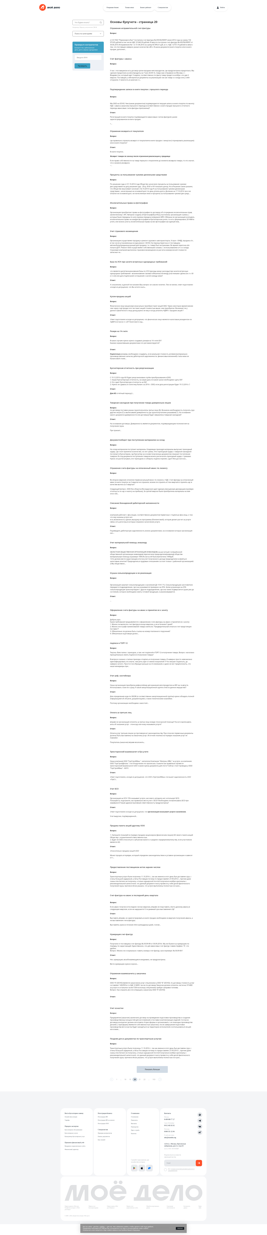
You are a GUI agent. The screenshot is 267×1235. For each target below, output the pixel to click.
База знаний (101, 1140)
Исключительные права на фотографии (129, 203)
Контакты (134, 1123)
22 (144, 1079)
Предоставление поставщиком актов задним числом (135, 867)
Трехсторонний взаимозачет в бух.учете (129, 751)
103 (153, 1079)
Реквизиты (134, 1120)
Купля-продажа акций (120, 296)
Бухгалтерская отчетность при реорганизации (132, 368)
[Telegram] (199, 1120)
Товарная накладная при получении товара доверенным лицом (140, 402)
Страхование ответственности (171, 1207)
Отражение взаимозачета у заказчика (128, 973)
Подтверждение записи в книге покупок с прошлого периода (139, 89)
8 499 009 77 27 (169, 1119)
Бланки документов (104, 1136)
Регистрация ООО (103, 1123)
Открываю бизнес (112, 7)
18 (125, 1079)
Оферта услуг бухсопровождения (93, 1207)
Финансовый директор (71, 1149)
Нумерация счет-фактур (121, 934)
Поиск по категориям (83, 33)
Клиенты (133, 1133)
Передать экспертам (71, 1126)
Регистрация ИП (103, 1117)
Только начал (129, 7)
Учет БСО (114, 788)
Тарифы (67, 1120)
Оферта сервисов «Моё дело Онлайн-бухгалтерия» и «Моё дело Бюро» (72, 1207)
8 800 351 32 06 (169, 1131)
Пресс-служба (135, 1130)
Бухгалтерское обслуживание (73, 1130)
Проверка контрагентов (105, 1133)
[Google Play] (134, 1168)
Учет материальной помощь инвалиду (128, 542)
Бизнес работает (145, 7)
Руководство (135, 1127)
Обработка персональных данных (152, 1207)
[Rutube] (199, 1132)
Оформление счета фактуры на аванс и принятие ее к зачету (139, 610)
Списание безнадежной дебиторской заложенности (134, 503)
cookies (102, 1227)
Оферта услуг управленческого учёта (132, 1207)
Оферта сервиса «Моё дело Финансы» (112, 1207)
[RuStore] (149, 1168)
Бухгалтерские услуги (71, 1133)
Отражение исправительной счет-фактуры (130, 28)
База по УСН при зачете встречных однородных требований (138, 262)
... (120, 1079)
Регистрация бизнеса (105, 1113)
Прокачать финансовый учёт (74, 1142)
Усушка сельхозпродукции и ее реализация (130, 573)
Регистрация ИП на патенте (106, 1120)
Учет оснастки (116, 1008)
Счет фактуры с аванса (121, 59)
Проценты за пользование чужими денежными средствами (138, 174)
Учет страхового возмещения (124, 231)
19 (130, 1079)
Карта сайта (200, 1207)
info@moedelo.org (170, 1137)
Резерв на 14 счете (119, 331)
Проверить (82, 66)
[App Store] (142, 1168)
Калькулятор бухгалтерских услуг (75, 1136)
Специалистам (163, 7)
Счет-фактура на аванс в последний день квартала (134, 895)
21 (140, 1079)
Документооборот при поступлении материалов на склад (137, 440)
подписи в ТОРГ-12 (119, 643)
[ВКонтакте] (199, 1126)
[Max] (199, 1114)
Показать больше (152, 1069)
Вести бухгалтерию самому (74, 1113)
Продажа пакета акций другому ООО (127, 825)
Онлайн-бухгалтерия (71, 1117)
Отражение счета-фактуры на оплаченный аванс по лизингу (139, 468)
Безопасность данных (187, 1207)
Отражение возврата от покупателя (127, 131)
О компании (135, 1113)
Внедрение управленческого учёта (75, 1146)
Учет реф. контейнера (120, 675)
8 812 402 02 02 (169, 1125)
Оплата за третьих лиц (121, 712)
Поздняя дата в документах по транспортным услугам (135, 1038)
